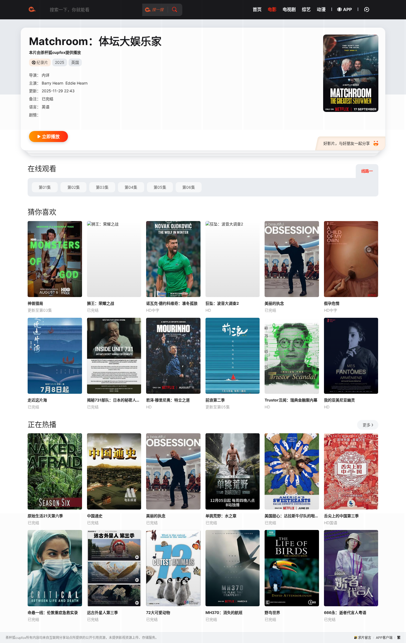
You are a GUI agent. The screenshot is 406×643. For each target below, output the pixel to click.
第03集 (102, 187)
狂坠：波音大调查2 (222, 303)
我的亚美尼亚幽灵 (339, 400)
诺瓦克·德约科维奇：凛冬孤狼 (171, 303)
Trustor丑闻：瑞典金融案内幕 (291, 400)
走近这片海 (37, 400)
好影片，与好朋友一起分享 (346, 143)
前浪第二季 (215, 400)
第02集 (73, 187)
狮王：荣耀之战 (100, 303)
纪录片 (42, 62)
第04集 (131, 187)
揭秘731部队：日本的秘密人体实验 (114, 400)
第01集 (45, 187)
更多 (366, 424)
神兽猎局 (35, 303)
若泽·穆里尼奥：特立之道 (168, 400)
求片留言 (364, 638)
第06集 (188, 187)
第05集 (160, 187)
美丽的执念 (274, 303)
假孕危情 (331, 303)
